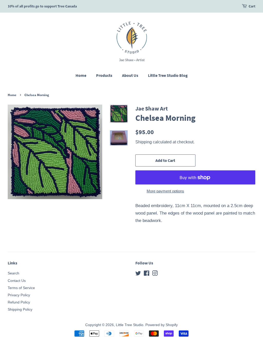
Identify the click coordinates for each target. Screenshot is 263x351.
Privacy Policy (19, 295)
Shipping (143, 142)
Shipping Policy (20, 309)
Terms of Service (21, 288)
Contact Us (17, 281)
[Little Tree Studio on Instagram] (155, 274)
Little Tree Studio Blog (168, 75)
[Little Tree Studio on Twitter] (138, 274)
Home (81, 75)
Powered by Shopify (161, 325)
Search (13, 273)
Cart (252, 6)
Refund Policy (19, 302)
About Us (130, 75)
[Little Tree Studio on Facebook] (146, 274)
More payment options (165, 191)
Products (104, 75)
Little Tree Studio (129, 325)
